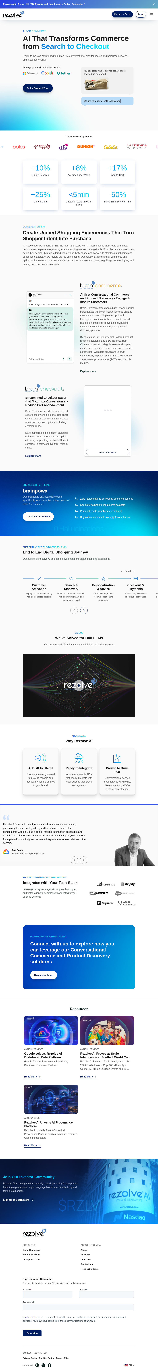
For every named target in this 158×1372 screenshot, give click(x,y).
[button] (121, 571)
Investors (86, 1259)
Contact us (87, 1264)
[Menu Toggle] (152, 14)
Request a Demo (90, 1269)
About (84, 1250)
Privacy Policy (30, 1358)
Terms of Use (62, 1358)
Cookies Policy (46, 1358)
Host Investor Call (58, 4)
